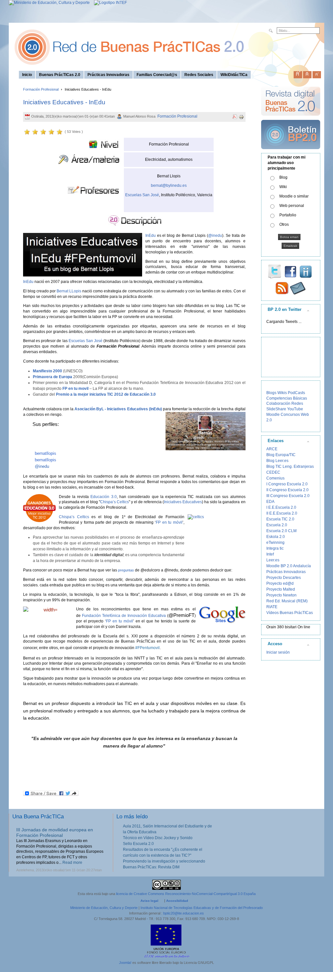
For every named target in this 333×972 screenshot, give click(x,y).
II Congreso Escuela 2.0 (287, 490)
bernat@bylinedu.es (169, 185)
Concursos (290, 414)
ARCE (271, 449)
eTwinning (275, 542)
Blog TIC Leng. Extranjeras (290, 466)
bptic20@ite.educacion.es (183, 913)
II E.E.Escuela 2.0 (281, 513)
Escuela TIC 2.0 (280, 519)
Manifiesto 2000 (47, 371)
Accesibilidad (177, 900)
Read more (72, 862)
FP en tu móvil (169, 522)
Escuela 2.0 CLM (281, 531)
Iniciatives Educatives (183, 502)
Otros (284, 224)
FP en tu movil (75, 388)
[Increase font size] (297, 73)
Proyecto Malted (280, 589)
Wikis (282, 392)
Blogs (271, 392)
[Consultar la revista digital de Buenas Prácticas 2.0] (290, 118)
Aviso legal (149, 900)
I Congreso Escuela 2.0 (287, 484)
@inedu (215, 235)
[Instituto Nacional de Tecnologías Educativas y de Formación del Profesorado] (109, 2)
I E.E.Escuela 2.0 (281, 507)
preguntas (126, 570)
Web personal (291, 205)
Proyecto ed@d (280, 583)
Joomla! (125, 963)
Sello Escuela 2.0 (138, 843)
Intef (270, 554)
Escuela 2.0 (276, 525)
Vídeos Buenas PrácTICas (289, 612)
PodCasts (296, 392)
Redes (297, 403)
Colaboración (278, 403)
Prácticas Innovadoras (286, 571)
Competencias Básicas (286, 398)
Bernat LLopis (69, 291)
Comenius (275, 478)
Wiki (283, 187)
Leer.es (272, 560)
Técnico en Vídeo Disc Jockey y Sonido (158, 838)
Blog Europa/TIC (281, 455)
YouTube (295, 409)
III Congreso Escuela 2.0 (288, 495)
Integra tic (275, 548)
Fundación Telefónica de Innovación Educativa (124, 615)
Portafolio (287, 215)
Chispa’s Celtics (114, 502)
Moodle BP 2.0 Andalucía (288, 566)
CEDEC (273, 472)
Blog (283, 177)
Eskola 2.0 (275, 536)
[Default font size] (307, 73)
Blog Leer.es (277, 460)
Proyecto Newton (281, 595)
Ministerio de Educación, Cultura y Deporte (104, 908)
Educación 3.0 (103, 496)
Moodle (273, 414)
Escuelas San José (142, 195)
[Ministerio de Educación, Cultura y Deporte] (49, 2)
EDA (270, 501)
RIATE (271, 607)
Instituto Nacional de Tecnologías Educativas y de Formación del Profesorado (201, 908)
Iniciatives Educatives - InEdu (64, 102)
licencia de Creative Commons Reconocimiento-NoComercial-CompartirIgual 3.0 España (186, 894)
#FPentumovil (147, 648)
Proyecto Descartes (283, 577)
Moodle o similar (294, 196)
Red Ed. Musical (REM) (287, 601)
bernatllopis (45, 453)
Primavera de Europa (52, 377)
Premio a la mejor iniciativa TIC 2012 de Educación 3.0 (106, 394)
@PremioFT (181, 615)
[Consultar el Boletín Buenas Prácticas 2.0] (290, 151)
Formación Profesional (41, 89)
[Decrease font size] (316, 73)
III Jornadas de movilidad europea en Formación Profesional (54, 832)
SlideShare (276, 409)
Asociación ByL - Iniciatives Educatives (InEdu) (118, 409)
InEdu (150, 235)
